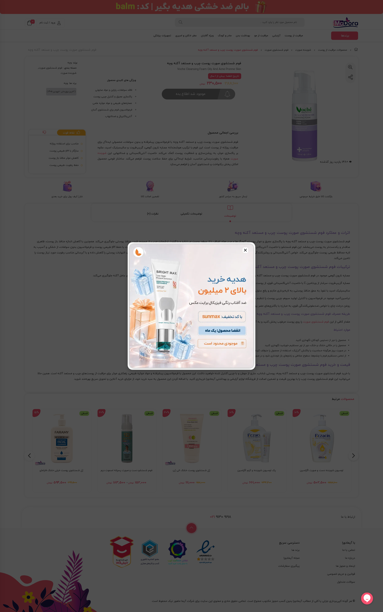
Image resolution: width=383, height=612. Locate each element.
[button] (245, 250)
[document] (191, 306)
